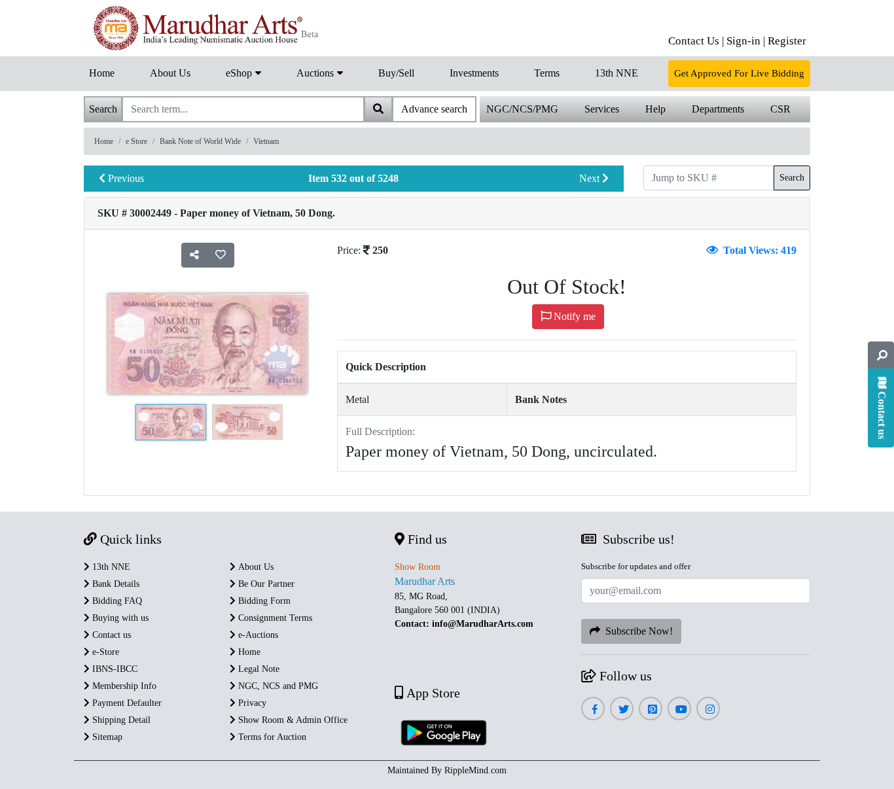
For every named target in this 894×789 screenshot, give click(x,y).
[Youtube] (679, 709)
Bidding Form (263, 601)
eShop (240, 73)
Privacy (251, 703)
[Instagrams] (708, 709)
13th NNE (616, 73)
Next (590, 178)
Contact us (110, 635)
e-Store (104, 652)
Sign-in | (745, 41)
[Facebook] (593, 709)
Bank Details (114, 584)
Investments (474, 73)
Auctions (316, 73)
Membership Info (123, 686)
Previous (124, 178)
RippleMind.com (475, 770)
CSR (780, 108)
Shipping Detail (120, 720)
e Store (136, 141)
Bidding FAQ (116, 601)
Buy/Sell (396, 73)
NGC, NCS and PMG (277, 686)
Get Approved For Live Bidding (739, 73)
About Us (170, 73)
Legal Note (257, 669)
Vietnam (266, 141)
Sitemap (106, 737)
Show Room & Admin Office (292, 720)
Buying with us (119, 618)
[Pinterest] (651, 709)
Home (102, 73)
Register (787, 41)
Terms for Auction (271, 737)
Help (655, 108)
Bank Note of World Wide (200, 141)
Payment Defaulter (126, 703)
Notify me (573, 316)
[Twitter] (622, 709)
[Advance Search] (881, 355)
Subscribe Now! (636, 631)
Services (601, 108)
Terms (547, 73)
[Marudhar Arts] (203, 28)
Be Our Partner (265, 584)
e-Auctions (257, 635)
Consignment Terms (274, 618)
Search (791, 178)
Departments (718, 108)
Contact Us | (696, 41)
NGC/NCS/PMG (522, 108)
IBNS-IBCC (113, 669)
